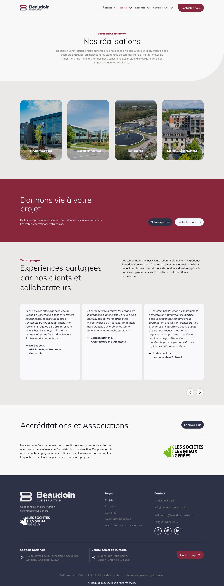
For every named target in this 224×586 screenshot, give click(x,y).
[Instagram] (168, 530)
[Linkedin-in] (177, 530)
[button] (190, 392)
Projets (124, 7)
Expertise (140, 7)
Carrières (158, 7)
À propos (107, 7)
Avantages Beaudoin (118, 518)
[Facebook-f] (158, 530)
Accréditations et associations (123, 525)
